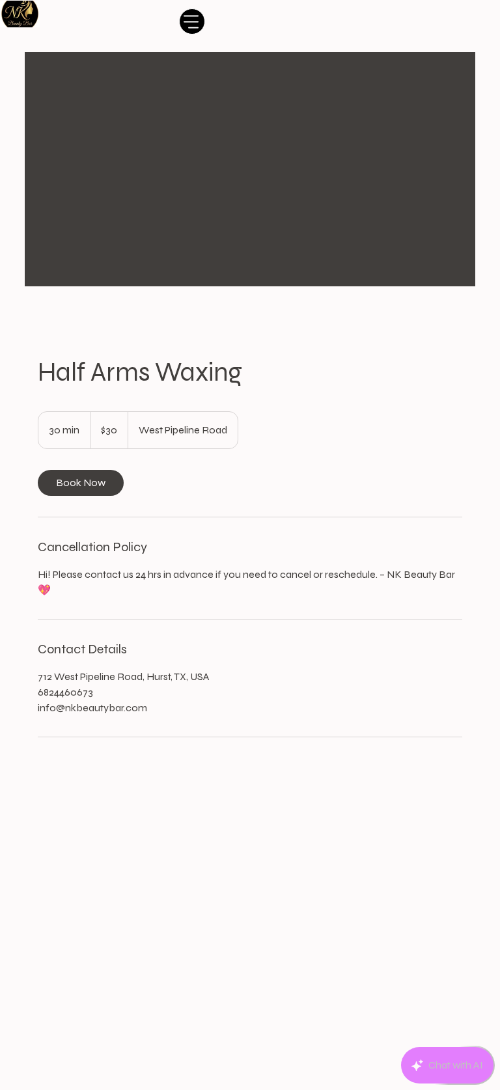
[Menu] (192, 21)
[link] (81, 483)
